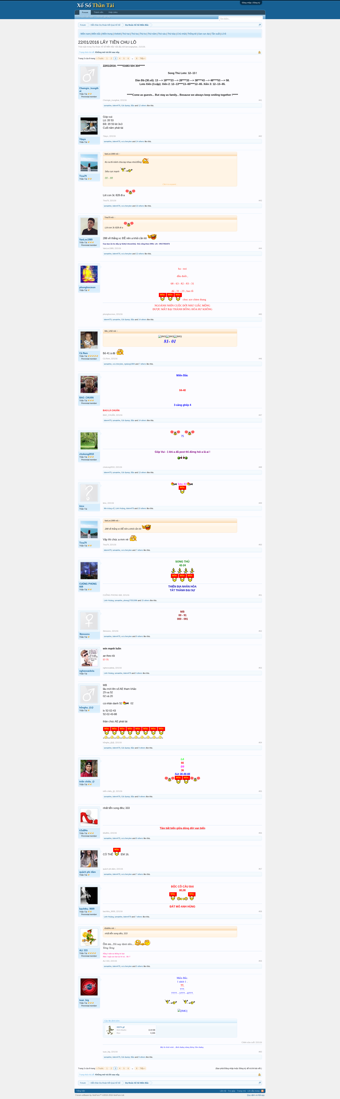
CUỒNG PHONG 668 (88, 585)
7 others (142, 364)
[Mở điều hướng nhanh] (260, 25)
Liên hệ (223, 1091)
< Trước (100, 58)
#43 (260, 200)
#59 (260, 961)
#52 (260, 631)
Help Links (113, 12)
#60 (260, 1052)
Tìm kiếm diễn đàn (86, 17)
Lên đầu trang (253, 1091)
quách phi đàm (87, 872)
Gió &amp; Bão (127, 105)
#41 (260, 100)
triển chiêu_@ (87, 781)
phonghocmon (87, 287)
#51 (260, 595)
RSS (262, 1091)
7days (82, 139)
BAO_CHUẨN (86, 397)
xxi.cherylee (126, 141)
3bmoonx (84, 634)
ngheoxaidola (86, 671)
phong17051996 (130, 600)
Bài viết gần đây (104, 17)
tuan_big (84, 1000)
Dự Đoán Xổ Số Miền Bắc (103, 47)
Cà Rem (83, 353)
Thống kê (192, 34)
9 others (139, 636)
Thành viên (98, 12)
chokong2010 (86, 454)
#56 (260, 833)
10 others (140, 206)
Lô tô (223, 34)
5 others (139, 966)
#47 (260, 415)
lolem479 (116, 105)
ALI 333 (83, 950)
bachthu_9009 (86, 908)
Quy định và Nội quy (256, 1095)
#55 (260, 791)
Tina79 (83, 176)
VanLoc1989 (85, 239)
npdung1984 (129, 364)
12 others (142, 105)
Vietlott (117, 34)
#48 (260, 467)
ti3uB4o (83, 830)
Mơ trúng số (109, 508)
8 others (139, 838)
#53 (260, 668)
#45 (260, 314)
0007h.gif (120, 1027)
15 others (145, 600)
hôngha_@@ (86, 707)
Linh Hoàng (120, 508)
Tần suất (215, 34)
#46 (260, 359)
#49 (260, 503)
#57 (260, 869)
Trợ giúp (231, 1091)
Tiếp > (142, 58)
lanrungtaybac (131, 47)
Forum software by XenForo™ (99, 1095)
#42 (260, 136)
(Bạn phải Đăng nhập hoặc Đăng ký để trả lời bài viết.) (239, 1068)
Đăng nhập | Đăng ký (251, 3)
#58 (260, 911)
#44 (260, 248)
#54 (260, 742)
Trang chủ (241, 1091)
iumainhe (108, 105)
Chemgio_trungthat (88, 89)
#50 (260, 545)
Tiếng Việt (80, 1091)
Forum (85, 12)
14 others (140, 141)
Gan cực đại (204, 34)
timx (81, 506)
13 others (140, 254)
